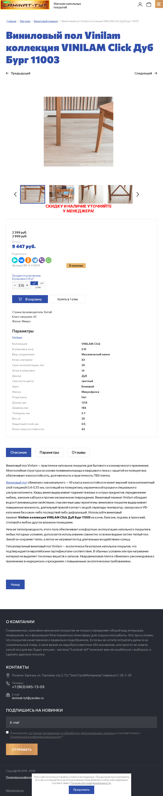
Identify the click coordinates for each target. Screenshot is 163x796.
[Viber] (42, 260)
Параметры (49, 452)
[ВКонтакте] (21, 260)
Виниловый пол (16, 482)
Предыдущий (20, 73)
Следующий (143, 73)
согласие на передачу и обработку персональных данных (71, 733)
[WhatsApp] (48, 260)
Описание (18, 452)
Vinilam (17, 337)
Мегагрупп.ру (15, 790)
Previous (15, 194)
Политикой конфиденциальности (35, 737)
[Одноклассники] (28, 260)
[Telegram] (35, 260)
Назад (15, 584)
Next (138, 194)
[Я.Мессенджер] (15, 260)
